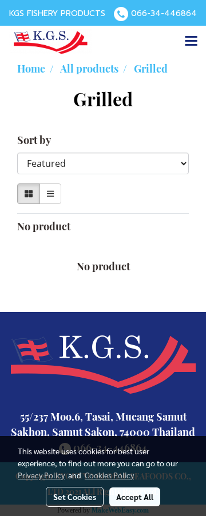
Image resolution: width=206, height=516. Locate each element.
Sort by (37, 140)
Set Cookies (74, 496)
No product (43, 226)
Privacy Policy (41, 475)
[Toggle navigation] (191, 41)
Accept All (134, 496)
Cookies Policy (109, 475)
